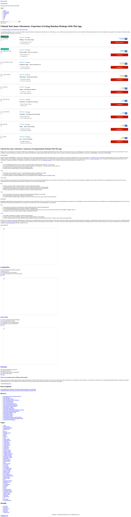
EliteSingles (4, 367)
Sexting (4, 14)
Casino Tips (5, 446)
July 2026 (5, 506)
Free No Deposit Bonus (8, 401)
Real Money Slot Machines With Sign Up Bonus (13, 409)
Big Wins (5, 434)
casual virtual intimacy (10, 222)
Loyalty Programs (7, 469)
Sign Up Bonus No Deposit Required (11, 411)
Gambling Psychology (8, 453)
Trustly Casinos (6, 494)
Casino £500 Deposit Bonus (9, 419)
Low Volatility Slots (7, 468)
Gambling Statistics (7, 455)
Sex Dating (5, 485)
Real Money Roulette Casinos (9, 412)
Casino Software (6, 445)
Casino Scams (6, 443)
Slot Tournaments (7, 489)
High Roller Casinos (7, 457)
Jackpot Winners (6, 461)
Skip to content (4, 1)
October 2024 (6, 512)
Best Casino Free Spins (8, 402)
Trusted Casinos (6, 493)
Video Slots (5, 495)
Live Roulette (6, 467)
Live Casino (5, 464)
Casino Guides (6, 439)
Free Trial (3, 275)
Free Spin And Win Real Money (10, 406)
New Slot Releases (7, 474)
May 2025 (5, 511)
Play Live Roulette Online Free (10, 403)
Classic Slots (6, 448)
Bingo (4, 435)
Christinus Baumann (6, 29)
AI (3, 19)
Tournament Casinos (7, 491)
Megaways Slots (6, 470)
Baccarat (5, 431)
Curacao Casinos (7, 450)
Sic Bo (4, 488)
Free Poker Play (6, 397)
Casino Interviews (7, 440)
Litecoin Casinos (6, 463)
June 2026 (5, 507)
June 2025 (5, 509)
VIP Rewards (6, 496)
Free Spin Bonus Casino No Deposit (11, 400)
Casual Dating (6, 447)
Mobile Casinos (6, 472)
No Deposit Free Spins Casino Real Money (12, 417)
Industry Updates (7, 459)
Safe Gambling (6, 484)
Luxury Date (4, 317)
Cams (4, 15)
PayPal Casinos (6, 478)
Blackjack (5, 436)
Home (4, 10)
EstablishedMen (5, 267)
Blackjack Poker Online (8, 398)
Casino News (6, 441)
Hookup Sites (6, 11)
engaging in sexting (47, 160)
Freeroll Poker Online (7, 416)
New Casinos (6, 473)
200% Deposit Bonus (7, 413)
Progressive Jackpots (7, 480)
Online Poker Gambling (8, 407)
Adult (4, 425)
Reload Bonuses (6, 482)
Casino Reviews (6, 442)
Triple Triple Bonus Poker (8, 408)
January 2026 (6, 508)
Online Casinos (6, 477)
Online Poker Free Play (8, 414)
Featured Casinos (7, 452)
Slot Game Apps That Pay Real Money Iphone (13, 418)
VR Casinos (5, 499)
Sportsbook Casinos (7, 490)
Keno (4, 462)
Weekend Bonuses (7, 500)
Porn (4, 16)
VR (4, 18)
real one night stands (94, 158)
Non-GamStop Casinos (8, 475)
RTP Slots (5, 483)
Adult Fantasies (4, 3)
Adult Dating (6, 13)
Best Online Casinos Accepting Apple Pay (12, 396)
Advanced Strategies (7, 428)
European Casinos (7, 451)
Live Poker (5, 466)
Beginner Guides (7, 432)
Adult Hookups (6, 426)
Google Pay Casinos (7, 456)
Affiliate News (6, 429)
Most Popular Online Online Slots (10, 405)
